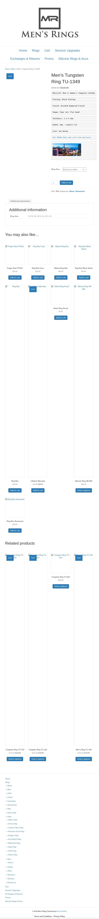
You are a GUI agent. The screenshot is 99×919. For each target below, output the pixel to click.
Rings (36, 50)
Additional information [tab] (20, 201)
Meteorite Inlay (14, 843)
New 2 (10, 862)
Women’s (11, 875)
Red (9, 809)
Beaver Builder (61, 911)
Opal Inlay (12, 847)
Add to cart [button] (15, 277)
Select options (83, 490)
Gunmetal (11, 801)
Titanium (10, 879)
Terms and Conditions (43, 916)
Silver (9, 871)
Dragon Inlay (13, 835)
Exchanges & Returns (25, 58)
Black (13, 69)
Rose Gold (11, 813)
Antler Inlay (12, 820)
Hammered (80, 191)
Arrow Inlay (12, 824)
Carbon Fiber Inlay (15, 828)
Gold (9, 793)
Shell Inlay (12, 851)
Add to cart (66, 183)
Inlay (9, 817)
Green (10, 797)
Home (23, 50)
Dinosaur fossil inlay (16, 831)
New (9, 859)
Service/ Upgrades (67, 50)
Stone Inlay (12, 855)
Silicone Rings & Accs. (73, 58)
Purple (10, 867)
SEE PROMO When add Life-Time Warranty (72, 137)
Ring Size (55, 169)
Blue (9, 789)
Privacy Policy (59, 916)
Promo (49, 58)
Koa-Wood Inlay (14, 839)
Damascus (11, 882)
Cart (47, 50)
